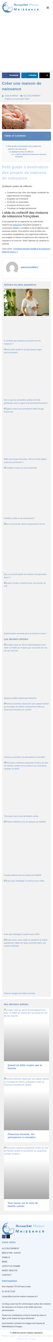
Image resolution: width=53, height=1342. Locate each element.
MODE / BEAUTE (10, 1270)
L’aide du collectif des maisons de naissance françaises (30, 155)
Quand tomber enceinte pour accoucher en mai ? (25, 633)
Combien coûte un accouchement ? (19, 518)
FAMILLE (6, 1257)
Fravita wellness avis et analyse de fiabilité (22, 875)
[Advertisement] (26, 42)
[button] (48, 7)
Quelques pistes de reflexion (23, 152)
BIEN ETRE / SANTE (11, 1253)
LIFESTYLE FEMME (11, 1266)
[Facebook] (4, 1236)
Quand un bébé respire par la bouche (20, 698)
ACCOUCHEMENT (31, 96)
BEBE (4, 1262)
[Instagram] (8, 1236)
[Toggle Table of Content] (46, 136)
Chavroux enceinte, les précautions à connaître (24, 757)
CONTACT (7, 1275)
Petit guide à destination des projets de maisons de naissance (24, 147)
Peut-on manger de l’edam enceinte (19, 993)
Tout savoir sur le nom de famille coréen (21, 816)
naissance (17, 225)
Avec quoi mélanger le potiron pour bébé (21, 934)
